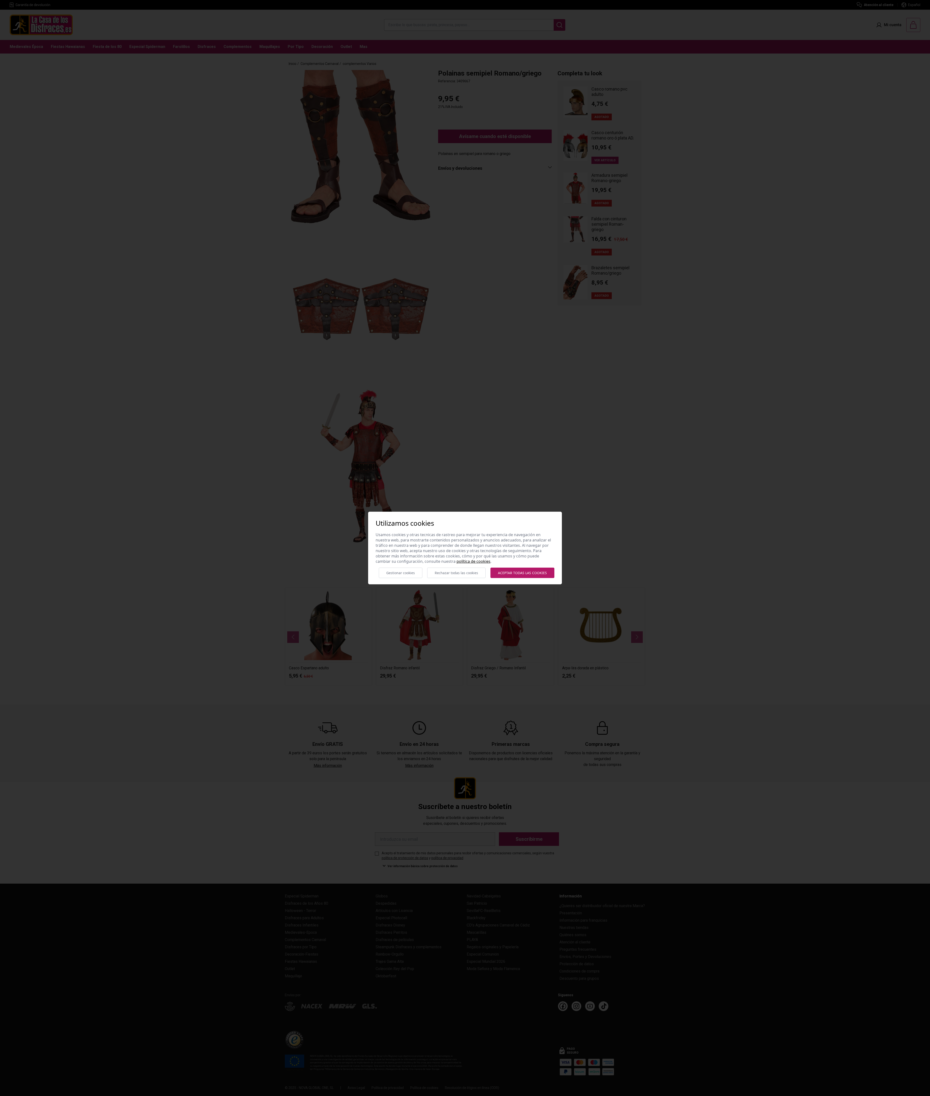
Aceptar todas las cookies (522, 573)
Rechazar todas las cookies (456, 573)
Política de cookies (473, 561)
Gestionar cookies (400, 573)
